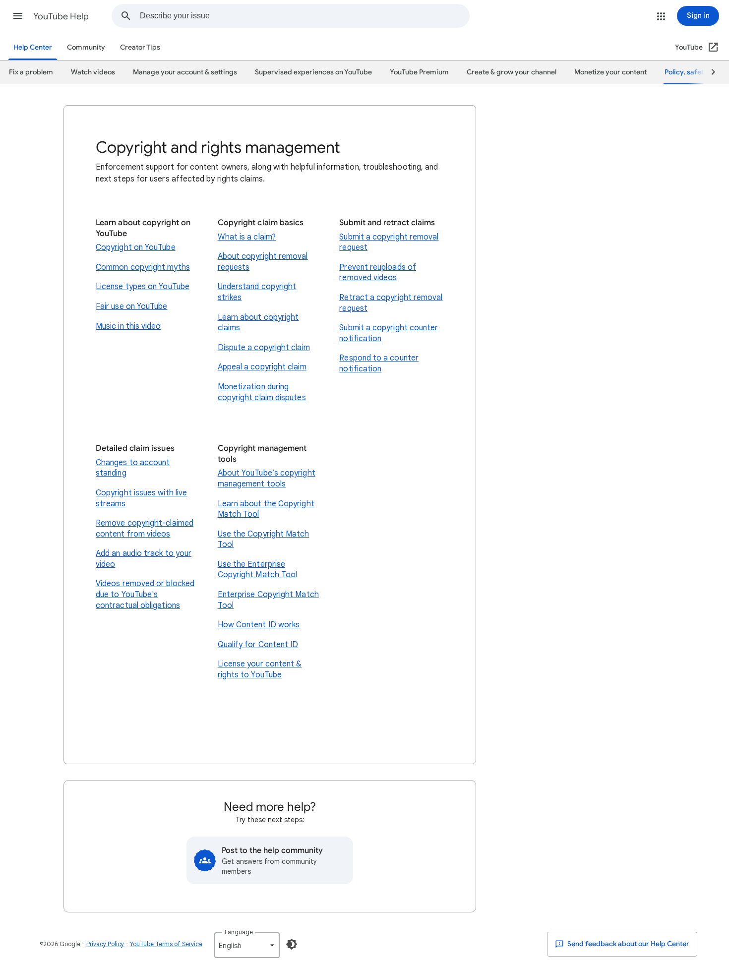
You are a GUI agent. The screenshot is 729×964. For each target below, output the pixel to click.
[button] (18, 16)
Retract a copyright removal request (390, 303)
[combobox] (304, 15)
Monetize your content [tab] (610, 72)
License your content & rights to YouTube (260, 669)
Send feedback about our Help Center (627, 944)
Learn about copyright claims (258, 322)
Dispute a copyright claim (264, 348)
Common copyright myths (143, 267)
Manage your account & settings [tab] (185, 72)
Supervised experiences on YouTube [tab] (313, 72)
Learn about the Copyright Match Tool (266, 509)
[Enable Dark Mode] (292, 944)
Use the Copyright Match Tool (263, 539)
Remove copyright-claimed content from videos (144, 528)
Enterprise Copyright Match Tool (268, 600)
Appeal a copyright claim (262, 367)
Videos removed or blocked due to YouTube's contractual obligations (145, 594)
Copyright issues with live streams (141, 498)
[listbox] (247, 945)
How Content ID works (259, 625)
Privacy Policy (105, 944)
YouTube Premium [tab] (419, 72)
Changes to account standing (133, 468)
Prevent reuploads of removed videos (377, 272)
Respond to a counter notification (379, 363)
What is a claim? (247, 237)
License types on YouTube (142, 287)
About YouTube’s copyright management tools (266, 478)
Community (86, 47)
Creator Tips (140, 47)
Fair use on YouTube (132, 306)
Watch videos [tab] (93, 72)
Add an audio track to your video (143, 558)
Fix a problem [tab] (31, 72)
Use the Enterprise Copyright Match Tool (258, 569)
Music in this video (128, 326)
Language (239, 932)
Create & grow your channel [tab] (511, 72)
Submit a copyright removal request (388, 242)
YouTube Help (61, 16)
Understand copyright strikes (257, 292)
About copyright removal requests (263, 261)
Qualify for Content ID (258, 645)
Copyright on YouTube (136, 247)
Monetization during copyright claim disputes (262, 392)
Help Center (32, 47)
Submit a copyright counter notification (388, 333)
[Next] (708, 72)
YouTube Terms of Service (166, 944)
